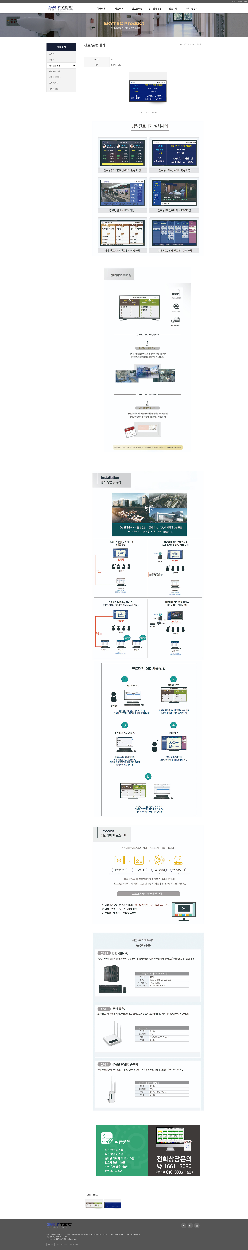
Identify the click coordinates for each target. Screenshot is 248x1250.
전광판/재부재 (54, 71)
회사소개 (101, 8)
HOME (234, 1)
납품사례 (173, 8)
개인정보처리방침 (62, 1244)
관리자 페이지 (74, 1244)
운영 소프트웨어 (55, 77)
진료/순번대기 (54, 65)
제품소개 (119, 8)
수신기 (51, 59)
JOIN (245, 1)
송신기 (51, 54)
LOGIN (240, 1)
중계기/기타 (53, 83)
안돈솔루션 (137, 8)
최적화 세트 (53, 88)
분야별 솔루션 (155, 8)
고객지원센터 (191, 8)
